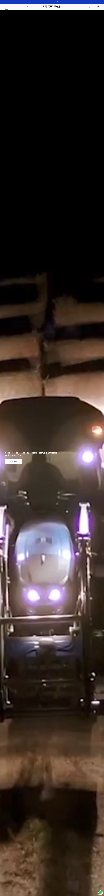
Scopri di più (13, 461)
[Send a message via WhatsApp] (100, 892)
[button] (89, 7)
